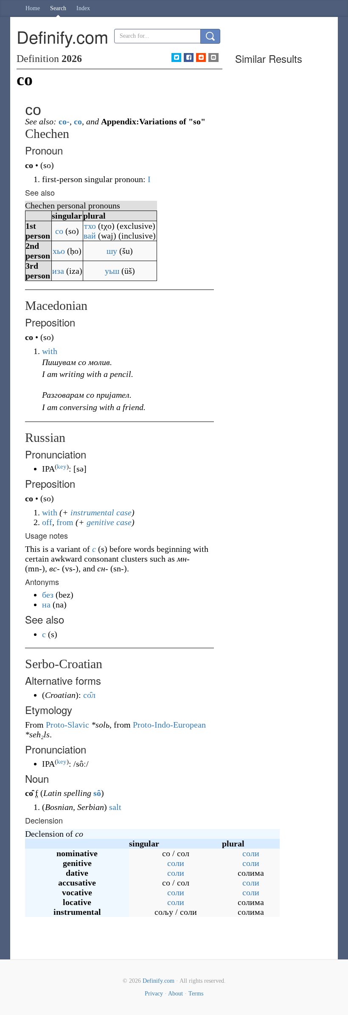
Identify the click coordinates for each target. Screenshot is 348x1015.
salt (115, 807)
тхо (90, 226)
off (47, 522)
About (175, 993)
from (64, 522)
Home (32, 8)
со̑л (89, 695)
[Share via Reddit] (201, 57)
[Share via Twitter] (176, 57)
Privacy (154, 993)
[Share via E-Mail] (213, 57)
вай (90, 235)
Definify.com (158, 981)
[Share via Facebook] (188, 57)
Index (83, 8)
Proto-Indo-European (169, 724)
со (59, 231)
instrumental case (101, 512)
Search (58, 8)
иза (58, 271)
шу (112, 251)
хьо (59, 251)
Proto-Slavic (67, 724)
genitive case (109, 522)
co (78, 121)
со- (64, 121)
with (49, 351)
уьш (112, 271)
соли (250, 853)
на (46, 604)
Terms (195, 993)
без (47, 594)
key (62, 466)
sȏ (97, 793)
